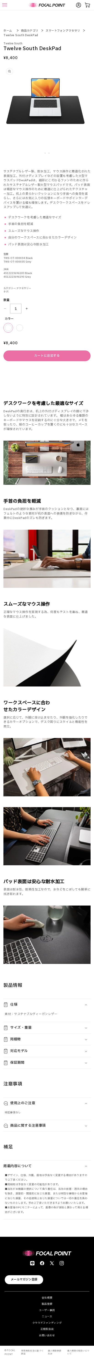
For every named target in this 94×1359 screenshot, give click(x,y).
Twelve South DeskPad (20, 35)
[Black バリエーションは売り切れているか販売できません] (8, 327)
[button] (47, 1004)
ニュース (47, 1316)
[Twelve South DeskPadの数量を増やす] (26, 308)
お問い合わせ (47, 1335)
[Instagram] (61, 1263)
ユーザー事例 (47, 1310)
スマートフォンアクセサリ (63, 31)
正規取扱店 (47, 1329)
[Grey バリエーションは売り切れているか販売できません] (19, 327)
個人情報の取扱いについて (78, 1352)
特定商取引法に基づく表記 (32, 1352)
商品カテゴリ (29, 31)
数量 (6, 300)
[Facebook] (42, 1263)
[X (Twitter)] (52, 1263)
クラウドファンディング (47, 1323)
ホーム (7, 31)
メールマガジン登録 (24, 1279)
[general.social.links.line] (32, 1263)
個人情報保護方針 (54, 1352)
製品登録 (47, 1304)
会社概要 (47, 1298)
